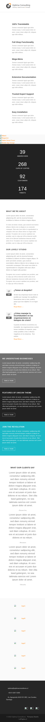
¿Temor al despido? (23, 290)
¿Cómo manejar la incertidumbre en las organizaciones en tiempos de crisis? (23, 316)
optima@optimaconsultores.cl (18, 688)
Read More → (18, 307)
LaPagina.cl (23, 719)
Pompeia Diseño (33, 717)
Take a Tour (8, 380)
